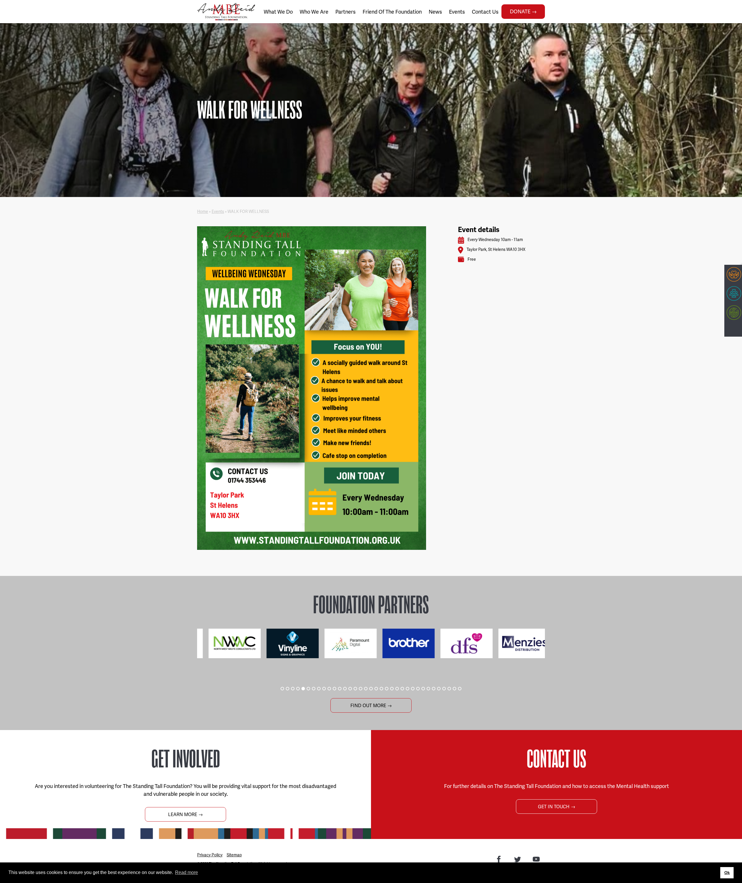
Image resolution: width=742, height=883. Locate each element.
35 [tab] (459, 688)
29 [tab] (428, 688)
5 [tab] (303, 688)
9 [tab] (324, 688)
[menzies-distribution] (516, 643)
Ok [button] (727, 872)
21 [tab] (386, 688)
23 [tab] (397, 688)
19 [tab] (376, 688)
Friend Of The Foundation (392, 11)
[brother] (400, 643)
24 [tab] (402, 688)
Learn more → (185, 814)
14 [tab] (350, 688)
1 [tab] (282, 688)
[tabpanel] (226, 643)
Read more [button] (186, 872)
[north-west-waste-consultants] (226, 643)
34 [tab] (454, 688)
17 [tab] (366, 688)
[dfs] (458, 643)
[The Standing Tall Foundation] (226, 11)
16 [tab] (360, 688)
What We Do (278, 11)
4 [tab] (298, 688)
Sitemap (234, 855)
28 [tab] (423, 688)
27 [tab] (418, 688)
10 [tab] (329, 688)
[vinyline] (284, 643)
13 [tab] (345, 688)
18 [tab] (371, 688)
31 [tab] (439, 688)
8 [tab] (319, 688)
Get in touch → (556, 807)
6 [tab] (308, 688)
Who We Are (314, 11)
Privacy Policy (210, 855)
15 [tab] (355, 688)
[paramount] (342, 643)
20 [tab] (381, 688)
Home (202, 211)
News (435, 11)
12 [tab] (339, 688)
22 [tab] (392, 688)
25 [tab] (407, 688)
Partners (345, 11)
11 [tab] (334, 688)
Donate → (523, 11)
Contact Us (485, 11)
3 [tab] (292, 688)
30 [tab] (433, 688)
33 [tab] (449, 688)
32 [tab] (444, 688)
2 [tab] (287, 688)
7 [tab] (313, 688)
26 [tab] (412, 688)
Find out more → (371, 706)
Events (457, 11)
